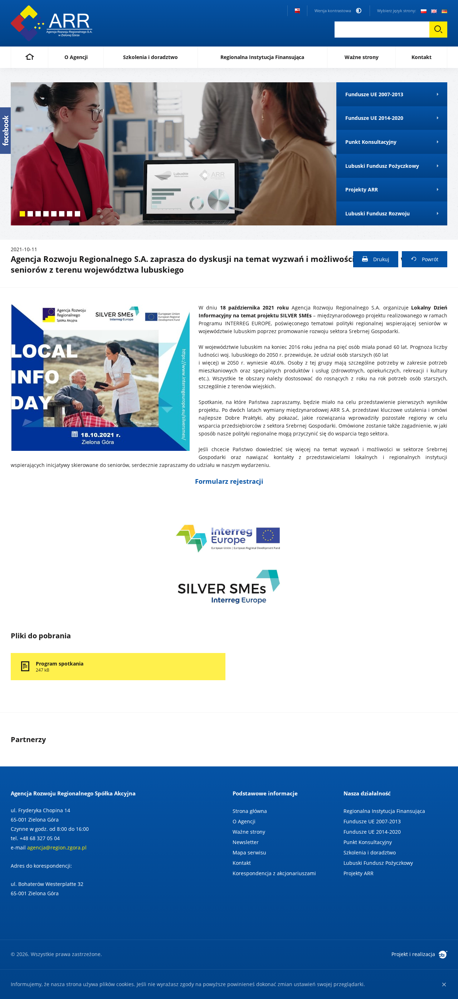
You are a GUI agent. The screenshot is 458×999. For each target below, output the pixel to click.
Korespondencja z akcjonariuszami (274, 873)
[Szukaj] (438, 29)
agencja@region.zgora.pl (57, 847)
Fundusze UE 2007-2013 (372, 821)
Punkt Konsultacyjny (368, 842)
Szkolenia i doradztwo (370, 852)
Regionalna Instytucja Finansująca (384, 811)
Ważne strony (249, 831)
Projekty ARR (359, 873)
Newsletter (246, 842)
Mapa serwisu (249, 852)
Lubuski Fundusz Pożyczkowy (378, 862)
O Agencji (244, 821)
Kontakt (242, 862)
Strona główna (250, 811)
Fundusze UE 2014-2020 (372, 831)
